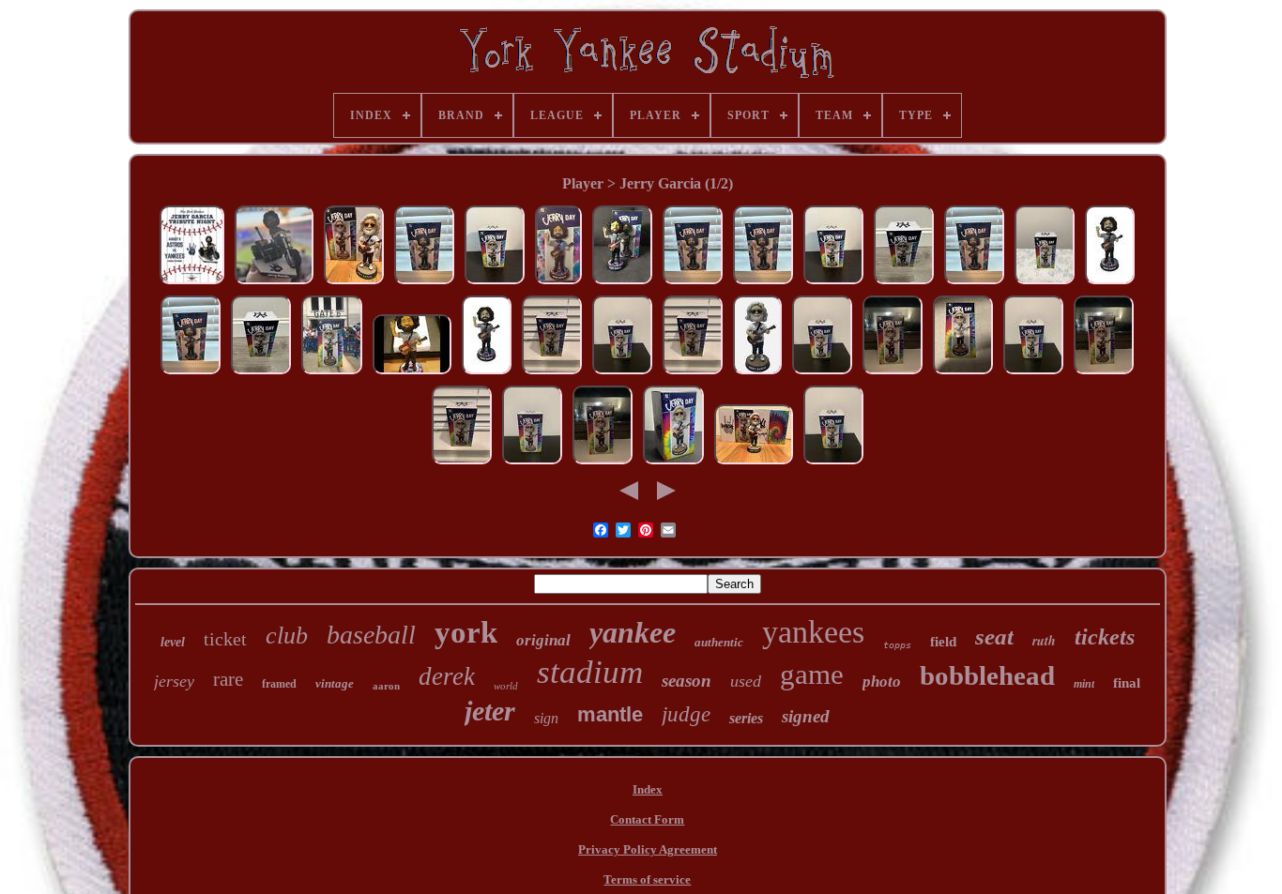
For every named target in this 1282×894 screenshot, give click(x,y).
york (466, 632)
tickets (1105, 637)
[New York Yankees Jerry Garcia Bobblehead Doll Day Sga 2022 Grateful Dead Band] (753, 464)
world (506, 685)
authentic (718, 642)
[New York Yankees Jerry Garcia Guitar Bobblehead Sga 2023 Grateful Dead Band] (412, 374)
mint (1084, 683)
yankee (632, 632)
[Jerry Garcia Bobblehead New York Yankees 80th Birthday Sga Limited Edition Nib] (494, 284)
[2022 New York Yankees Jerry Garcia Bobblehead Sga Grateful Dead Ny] (904, 284)
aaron (386, 685)
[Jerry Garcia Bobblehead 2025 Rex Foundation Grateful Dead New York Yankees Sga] (192, 284)
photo (881, 681)
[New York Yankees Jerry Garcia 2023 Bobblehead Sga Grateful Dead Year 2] (1109, 284)
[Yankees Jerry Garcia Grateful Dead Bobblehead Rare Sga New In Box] (424, 284)
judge (686, 714)
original (543, 640)
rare (228, 679)
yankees (813, 631)
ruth (1044, 640)
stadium (590, 672)
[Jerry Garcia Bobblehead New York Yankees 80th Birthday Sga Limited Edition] (757, 374)
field (943, 641)
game (812, 674)
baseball (371, 634)
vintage (334, 683)
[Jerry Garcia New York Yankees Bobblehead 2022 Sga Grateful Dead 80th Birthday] (673, 464)
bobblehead (987, 675)
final (1126, 682)
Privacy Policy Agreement (647, 849)
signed (806, 716)
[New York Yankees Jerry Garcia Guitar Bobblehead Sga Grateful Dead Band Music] (354, 284)
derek (447, 676)
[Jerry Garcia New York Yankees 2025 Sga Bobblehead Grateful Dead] (274, 284)
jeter (490, 710)
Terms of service (647, 879)
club (287, 635)
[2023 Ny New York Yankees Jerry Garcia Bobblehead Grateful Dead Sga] (622, 284)
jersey (174, 681)
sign (546, 718)
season (686, 680)
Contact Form (647, 819)
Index (648, 789)
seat (994, 636)
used (745, 681)
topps (897, 645)
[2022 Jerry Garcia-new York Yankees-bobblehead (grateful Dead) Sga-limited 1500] (622, 374)
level (172, 642)
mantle (610, 714)
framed (279, 683)
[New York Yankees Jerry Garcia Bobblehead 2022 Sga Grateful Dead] (963, 374)
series (746, 718)
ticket (225, 639)
